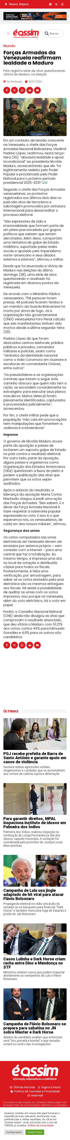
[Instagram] (62, 4)
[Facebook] (50, 4)
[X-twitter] (56, 4)
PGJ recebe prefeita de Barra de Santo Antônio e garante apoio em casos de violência (34, 757)
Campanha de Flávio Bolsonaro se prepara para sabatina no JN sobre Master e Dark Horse (34, 1028)
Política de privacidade (41, 1125)
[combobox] (53, 33)
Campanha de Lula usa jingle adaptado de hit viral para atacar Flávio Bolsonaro (33, 894)
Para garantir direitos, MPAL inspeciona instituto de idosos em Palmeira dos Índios (34, 822)
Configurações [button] (14, 1132)
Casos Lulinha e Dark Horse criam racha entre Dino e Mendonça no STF (34, 963)
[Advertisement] (28, 682)
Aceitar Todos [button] (35, 1132)
